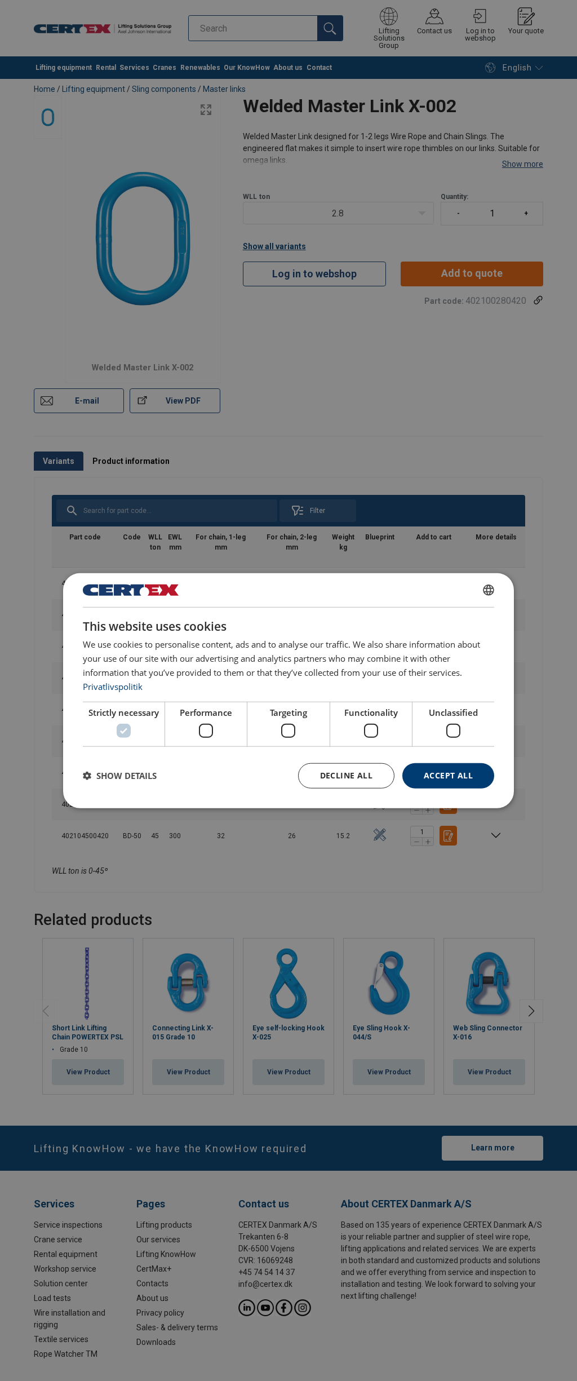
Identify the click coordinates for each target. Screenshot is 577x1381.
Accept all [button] (448, 775)
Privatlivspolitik (113, 686)
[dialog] (288, 690)
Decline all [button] (346, 775)
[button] (120, 775)
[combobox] (488, 590)
